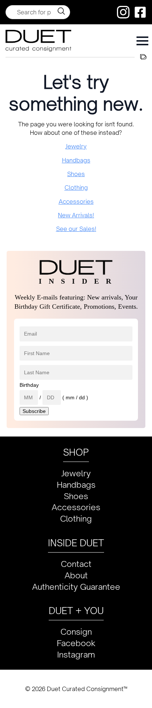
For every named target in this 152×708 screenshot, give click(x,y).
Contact (76, 564)
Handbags (76, 160)
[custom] (123, 12)
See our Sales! (76, 228)
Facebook (76, 643)
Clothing (76, 187)
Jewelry (76, 146)
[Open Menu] (142, 41)
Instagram (76, 654)
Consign (76, 632)
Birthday (29, 385)
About (76, 575)
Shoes (76, 174)
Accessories (76, 201)
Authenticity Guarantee (76, 587)
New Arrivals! (76, 215)
